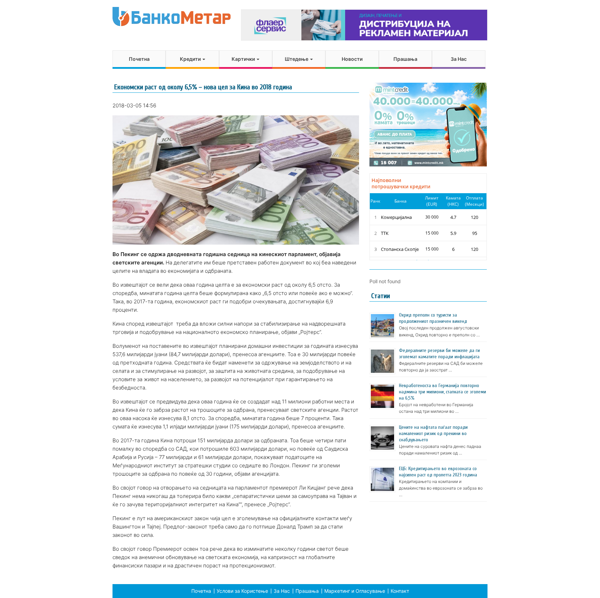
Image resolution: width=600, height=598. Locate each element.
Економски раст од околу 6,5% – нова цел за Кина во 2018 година (203, 87)
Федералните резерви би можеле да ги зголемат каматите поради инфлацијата (439, 353)
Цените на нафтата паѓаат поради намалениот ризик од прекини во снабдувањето (433, 433)
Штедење (297, 59)
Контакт (400, 591)
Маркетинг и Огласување (354, 591)
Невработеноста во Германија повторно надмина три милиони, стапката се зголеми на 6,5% (442, 392)
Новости (352, 59)
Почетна (139, 59)
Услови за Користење (242, 591)
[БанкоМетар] (171, 16)
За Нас (459, 59)
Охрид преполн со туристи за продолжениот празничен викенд (433, 318)
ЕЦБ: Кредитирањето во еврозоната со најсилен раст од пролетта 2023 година (438, 472)
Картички (244, 59)
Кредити (191, 59)
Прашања (405, 59)
